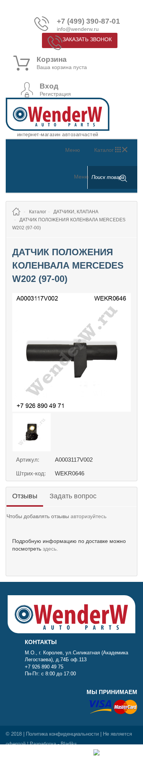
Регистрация (55, 94)
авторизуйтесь (88, 516)
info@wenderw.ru (78, 29)
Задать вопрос (73, 496)
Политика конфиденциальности (62, 734)
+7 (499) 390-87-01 (88, 21)
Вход (49, 86)
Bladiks (69, 744)
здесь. (50, 549)
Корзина (52, 59)
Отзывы (24, 496)
